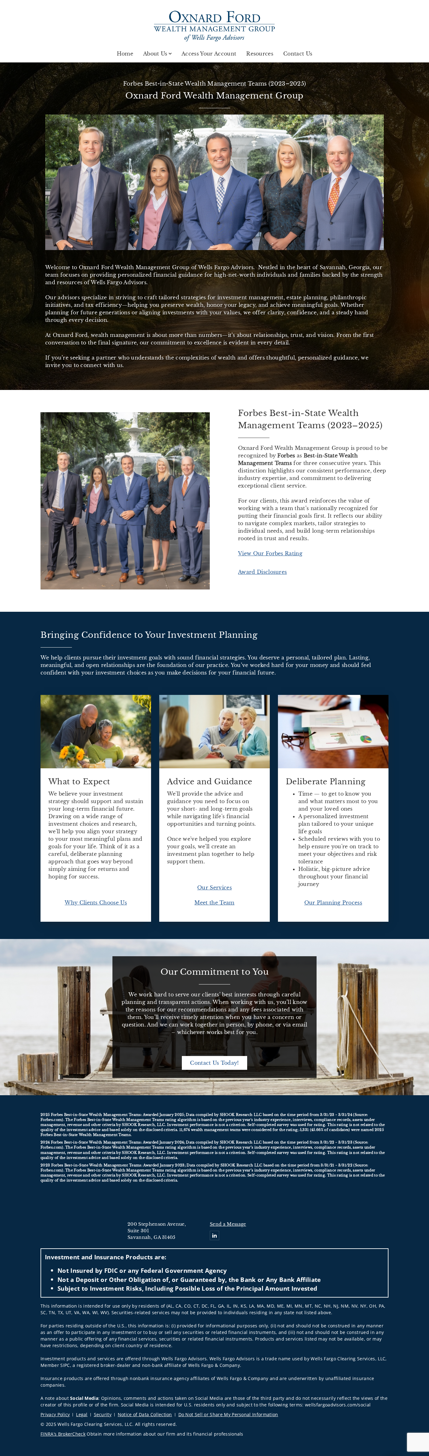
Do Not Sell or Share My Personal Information (228, 1414)
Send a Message (228, 1224)
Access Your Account (209, 54)
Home (125, 54)
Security (103, 1414)
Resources (259, 54)
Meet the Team (214, 902)
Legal (82, 1414)
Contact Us (297, 54)
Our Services (214, 887)
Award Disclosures (262, 572)
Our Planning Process (333, 902)
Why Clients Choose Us (96, 902)
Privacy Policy (55, 1414)
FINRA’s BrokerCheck (63, 1434)
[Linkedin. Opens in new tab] (214, 1235)
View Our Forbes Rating (270, 553)
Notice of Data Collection (145, 1414)
